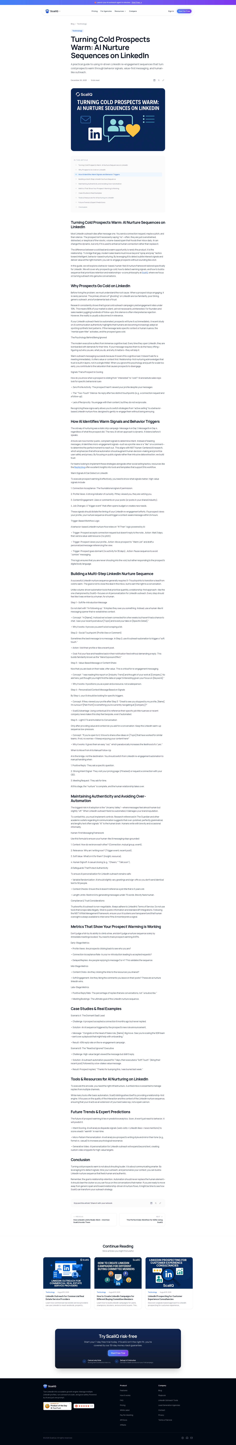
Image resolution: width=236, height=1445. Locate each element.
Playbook (162, 1395)
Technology (82, 24)
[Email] (191, 1438)
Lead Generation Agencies (169, 1405)
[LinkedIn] (187, 1438)
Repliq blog (79, 467)
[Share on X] (159, 80)
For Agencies (106, 11)
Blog (72, 24)
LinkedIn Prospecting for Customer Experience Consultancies (165, 1297)
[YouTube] (182, 1438)
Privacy (161, 1415)
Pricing (95, 11)
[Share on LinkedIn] (154, 80)
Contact (161, 1410)
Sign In (171, 11)
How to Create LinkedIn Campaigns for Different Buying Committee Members (115, 1297)
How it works (125, 1395)
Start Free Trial (118, 1353)
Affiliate (123, 1425)
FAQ (121, 1400)
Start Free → (137, 2)
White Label (125, 1410)
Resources (119, 11)
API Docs (123, 1420)
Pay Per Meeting (126, 1415)
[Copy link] (163, 80)
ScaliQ (145, 272)
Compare (133, 11)
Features (123, 1390)
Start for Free (184, 11)
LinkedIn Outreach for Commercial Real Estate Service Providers (65, 1297)
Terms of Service (165, 1420)
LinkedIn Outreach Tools (168, 1400)
